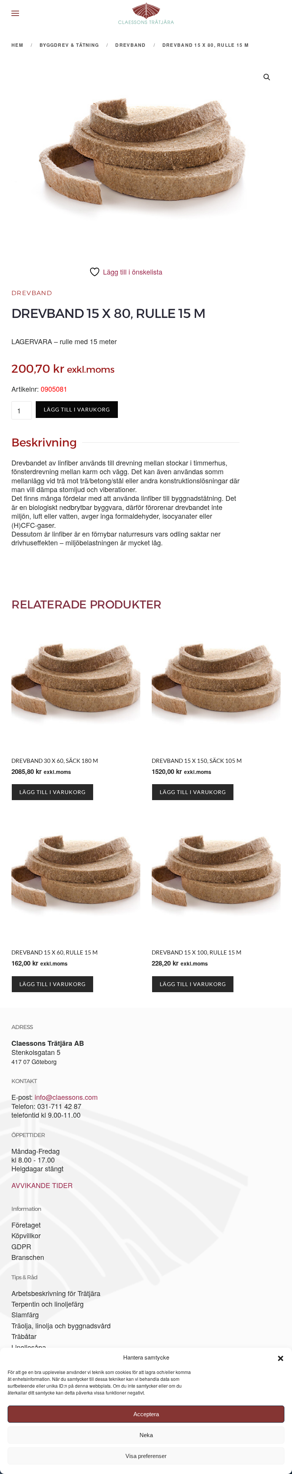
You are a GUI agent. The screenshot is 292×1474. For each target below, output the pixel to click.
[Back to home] (146, 13)
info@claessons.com (66, 1097)
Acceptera (146, 1414)
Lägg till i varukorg (77, 409)
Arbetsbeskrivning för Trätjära (55, 1293)
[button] (280, 1357)
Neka (146, 1435)
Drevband (31, 293)
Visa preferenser (146, 1456)
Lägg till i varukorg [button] (52, 792)
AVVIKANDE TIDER (42, 1185)
